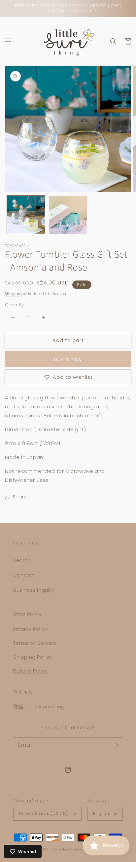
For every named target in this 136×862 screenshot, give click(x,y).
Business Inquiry (33, 590)
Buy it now (68, 359)
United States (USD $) (43, 813)
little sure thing (58, 849)
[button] (8, 41)
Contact (23, 575)
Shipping (13, 293)
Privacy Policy (30, 629)
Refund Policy (30, 670)
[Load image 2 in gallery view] (68, 214)
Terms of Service (35, 642)
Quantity (14, 305)
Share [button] (20, 496)
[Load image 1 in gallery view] (26, 214)
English (101, 813)
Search (22, 560)
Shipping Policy (32, 656)
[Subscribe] (115, 745)
